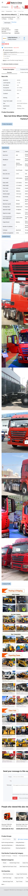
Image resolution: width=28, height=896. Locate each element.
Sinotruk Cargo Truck (8, 881)
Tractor (4, 862)
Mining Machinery (6, 848)
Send (15, 798)
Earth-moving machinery (7, 842)
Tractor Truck (20, 11)
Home (3, 11)
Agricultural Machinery (7, 845)
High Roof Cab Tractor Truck (9, 866)
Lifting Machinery (20, 842)
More (3, 884)
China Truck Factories (8, 874)
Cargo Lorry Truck (19, 877)
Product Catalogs (23, 839)
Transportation (9, 11)
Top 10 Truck (19, 881)
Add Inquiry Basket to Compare (10, 64)
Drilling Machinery (20, 845)
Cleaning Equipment (20, 848)
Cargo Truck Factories (21, 874)
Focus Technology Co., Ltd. (19, 889)
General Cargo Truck (14, 862)
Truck (15, 11)
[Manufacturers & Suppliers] (14, 2)
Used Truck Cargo (7, 877)
